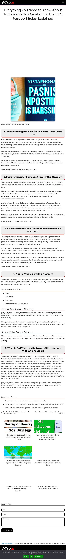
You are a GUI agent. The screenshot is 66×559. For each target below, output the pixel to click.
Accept (26, 556)
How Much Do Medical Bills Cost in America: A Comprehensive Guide (16, 412)
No (31, 556)
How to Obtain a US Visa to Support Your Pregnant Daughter (49, 412)
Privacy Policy (39, 556)
